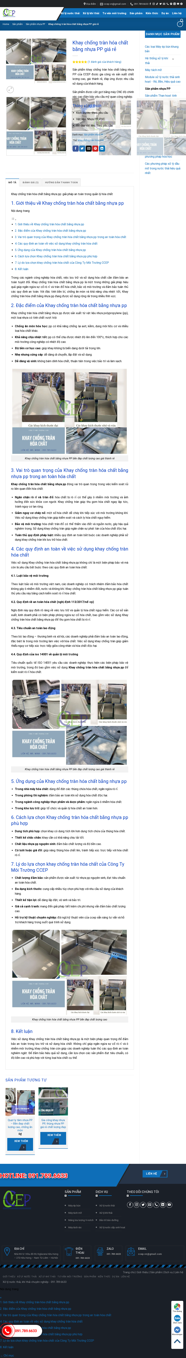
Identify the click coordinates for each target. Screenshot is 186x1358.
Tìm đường (177, 1311)
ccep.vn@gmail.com (150, 1254)
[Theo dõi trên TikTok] (157, 4)
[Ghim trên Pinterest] (95, 149)
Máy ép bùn (74, 1205)
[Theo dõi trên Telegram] (181, 4)
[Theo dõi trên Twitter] (160, 4)
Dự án (165, 13)
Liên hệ (177, 13)
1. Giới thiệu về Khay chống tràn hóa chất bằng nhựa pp (49, 224)
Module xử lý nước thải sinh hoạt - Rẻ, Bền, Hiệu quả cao (163, 79)
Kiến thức (152, 13)
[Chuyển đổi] (173, 59)
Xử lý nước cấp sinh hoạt (112, 1227)
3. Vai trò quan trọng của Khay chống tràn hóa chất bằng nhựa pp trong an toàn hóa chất (70, 237)
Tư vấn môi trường (114, 13)
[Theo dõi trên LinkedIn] (174, 4)
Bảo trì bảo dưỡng (108, 1220)
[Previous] (7, 159)
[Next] (19, 87)
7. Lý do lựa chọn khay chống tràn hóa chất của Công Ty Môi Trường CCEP (62, 262)
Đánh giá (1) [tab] (31, 182)
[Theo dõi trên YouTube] (178, 4)
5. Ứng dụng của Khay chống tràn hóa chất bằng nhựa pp (50, 250)
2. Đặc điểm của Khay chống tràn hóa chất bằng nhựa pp (50, 230)
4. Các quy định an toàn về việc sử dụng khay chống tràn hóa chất (56, 243)
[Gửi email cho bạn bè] (89, 149)
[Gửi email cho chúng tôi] (164, 4)
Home (6, 24)
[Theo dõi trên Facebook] (150, 4)
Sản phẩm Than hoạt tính (161, 95)
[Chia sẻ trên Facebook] (76, 149)
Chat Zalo (177, 1323)
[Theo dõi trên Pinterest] (171, 4)
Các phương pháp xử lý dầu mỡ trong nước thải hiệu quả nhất (162, 168)
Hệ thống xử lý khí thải (156, 61)
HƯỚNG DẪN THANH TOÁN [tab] (61, 182)
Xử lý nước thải (70, 13)
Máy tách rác (75, 1227)
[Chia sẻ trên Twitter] (82, 149)
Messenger (177, 1334)
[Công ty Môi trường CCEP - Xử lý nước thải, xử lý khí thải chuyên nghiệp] (9, 13)
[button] (10, 89)
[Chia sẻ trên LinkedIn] (102, 149)
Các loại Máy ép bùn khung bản (162, 49)
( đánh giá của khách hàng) (104, 62)
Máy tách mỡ (153, 70)
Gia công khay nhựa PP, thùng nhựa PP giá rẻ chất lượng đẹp (53, 1124)
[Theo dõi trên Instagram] (154, 4)
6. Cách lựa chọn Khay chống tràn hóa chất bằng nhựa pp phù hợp (56, 256)
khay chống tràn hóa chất (91, 140)
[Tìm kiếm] (181, 20)
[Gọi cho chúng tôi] (168, 4)
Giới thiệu (51, 13)
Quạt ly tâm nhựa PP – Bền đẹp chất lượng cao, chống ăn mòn (20, 1125)
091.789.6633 (26, 1331)
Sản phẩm (136, 13)
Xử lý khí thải (91, 13)
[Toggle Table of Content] (14, 219)
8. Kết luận (21, 269)
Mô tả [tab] (12, 182)
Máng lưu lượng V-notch (81, 1220)
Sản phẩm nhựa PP (35, 24)
